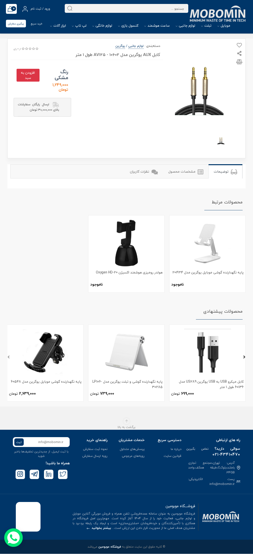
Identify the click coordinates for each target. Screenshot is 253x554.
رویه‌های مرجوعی (133, 456)
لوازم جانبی (186, 25)
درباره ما (176, 449)
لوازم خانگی (103, 25)
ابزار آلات (59, 25)
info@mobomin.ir (222, 484)
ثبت (19, 442)
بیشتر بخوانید (101, 528)
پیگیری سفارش (16, 23)
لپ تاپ (80, 25)
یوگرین (120, 46)
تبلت (207, 25)
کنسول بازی (129, 25)
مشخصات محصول (182, 171)
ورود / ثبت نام (40, 8)
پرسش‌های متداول (132, 449)
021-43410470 (226, 454)
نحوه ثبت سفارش (95, 449)
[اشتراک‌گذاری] (239, 54)
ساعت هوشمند (158, 25)
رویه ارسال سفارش (94, 456)
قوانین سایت (172, 456)
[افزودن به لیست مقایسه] (239, 62)
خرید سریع (36, 23)
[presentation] (8, 357)
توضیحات (222, 171)
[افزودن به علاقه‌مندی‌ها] (239, 46)
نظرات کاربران (140, 171)
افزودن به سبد (28, 75)
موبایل (225, 25)
